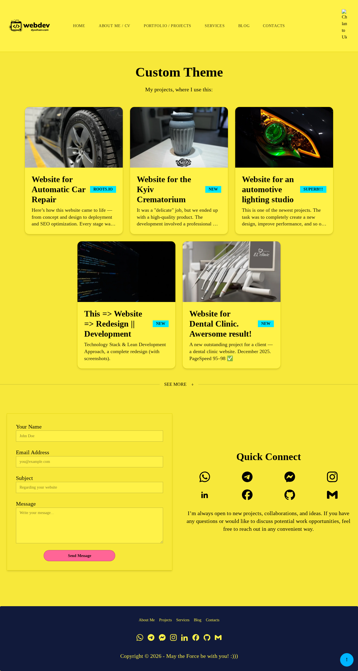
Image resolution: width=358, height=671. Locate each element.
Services (215, 26)
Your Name (29, 426)
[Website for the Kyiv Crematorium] (179, 170)
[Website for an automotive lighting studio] (284, 170)
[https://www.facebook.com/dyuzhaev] (247, 494)
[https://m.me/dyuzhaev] (289, 476)
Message (26, 504)
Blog (244, 26)
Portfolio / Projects (167, 26)
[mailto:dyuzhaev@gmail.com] (332, 494)
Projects (165, 620)
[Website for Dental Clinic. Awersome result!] (232, 304)
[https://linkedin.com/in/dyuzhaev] (204, 494)
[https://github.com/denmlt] (289, 494)
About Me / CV (114, 26)
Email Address (32, 452)
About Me (147, 620)
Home (79, 26)
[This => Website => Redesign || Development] (126, 304)
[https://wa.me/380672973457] (204, 476)
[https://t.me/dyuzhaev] (247, 476)
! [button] (347, 659)
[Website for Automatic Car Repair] (74, 170)
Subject (24, 478)
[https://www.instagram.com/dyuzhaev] (332, 476)
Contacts (274, 26)
